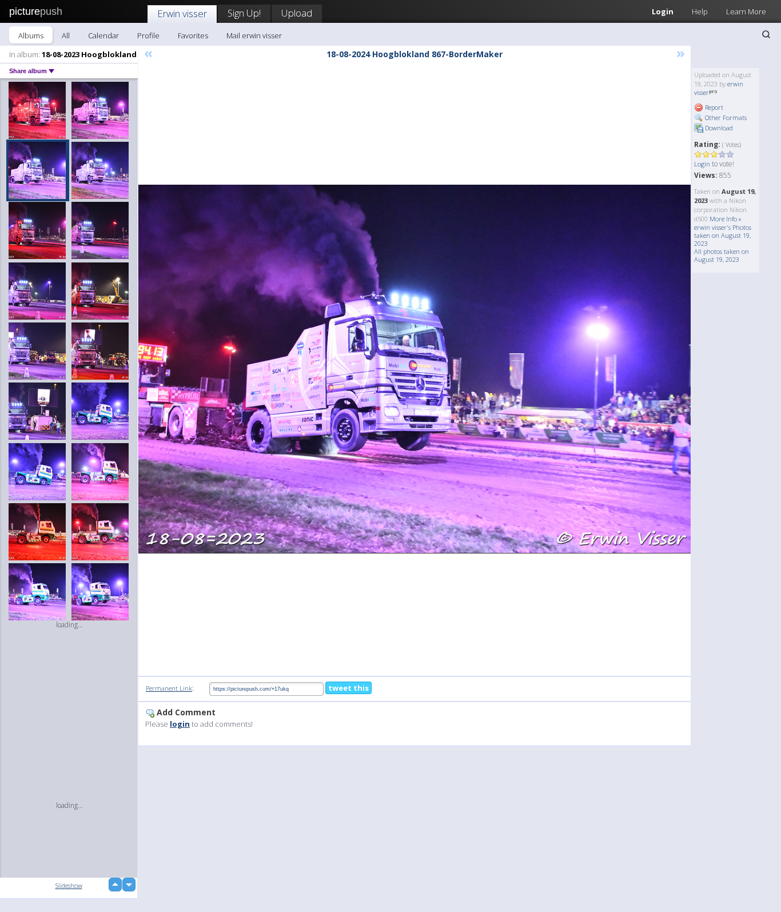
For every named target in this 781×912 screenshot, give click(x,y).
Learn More (746, 11)
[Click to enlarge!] (414, 369)
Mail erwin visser (254, 35)
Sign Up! (244, 12)
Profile (148, 35)
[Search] (766, 34)
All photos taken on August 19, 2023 (721, 255)
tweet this (348, 688)
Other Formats (725, 117)
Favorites (193, 35)
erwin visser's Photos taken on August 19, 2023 (722, 235)
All (66, 35)
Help (700, 11)
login (180, 724)
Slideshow (68, 885)
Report (713, 107)
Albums (30, 35)
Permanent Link (169, 688)
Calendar (103, 35)
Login (663, 11)
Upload (296, 12)
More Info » (726, 218)
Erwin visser (182, 13)
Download (718, 128)
